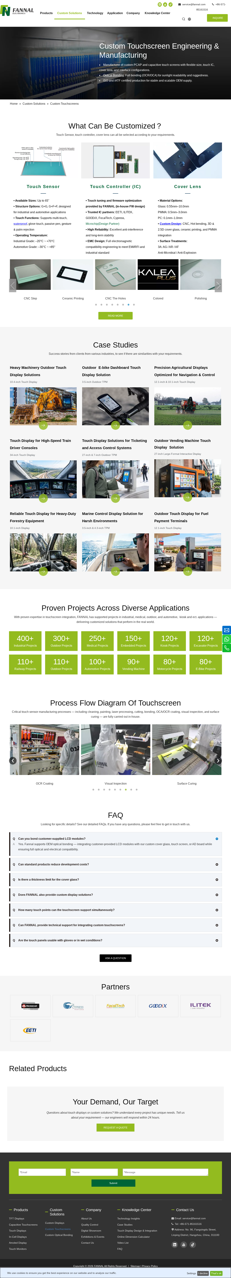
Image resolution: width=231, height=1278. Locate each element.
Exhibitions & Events (92, 1236)
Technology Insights (128, 1218)
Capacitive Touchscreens (23, 1224)
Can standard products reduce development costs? (51, 864)
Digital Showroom (91, 1230)
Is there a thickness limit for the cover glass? (46, 879)
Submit (113, 1183)
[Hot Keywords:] (184, 19)
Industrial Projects (25, 645)
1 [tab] (96, 304)
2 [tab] (102, 304)
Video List (122, 1242)
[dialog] (115, 1273)
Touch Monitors (18, 1248)
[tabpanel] (30, 280)
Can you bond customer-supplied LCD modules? (49, 838)
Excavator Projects (206, 645)
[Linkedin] (160, 4)
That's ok (216, 1273)
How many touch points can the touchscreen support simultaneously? (64, 909)
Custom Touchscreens (58, 1229)
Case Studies (124, 1224)
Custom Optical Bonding (59, 1235)
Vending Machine (133, 668)
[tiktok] (171, 4)
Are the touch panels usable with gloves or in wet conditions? (57, 940)
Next (218, 285)
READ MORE (115, 315)
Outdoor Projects (61, 645)
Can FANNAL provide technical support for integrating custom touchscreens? (69, 925)
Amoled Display (18, 1242)
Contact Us (87, 1242)
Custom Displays (54, 1222)
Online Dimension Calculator (133, 1236)
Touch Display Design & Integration (137, 1230)
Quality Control (89, 1224)
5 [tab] (118, 304)
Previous (12, 285)
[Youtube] (165, 4)
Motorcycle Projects (169, 668)
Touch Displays (17, 1230)
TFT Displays (16, 1218)
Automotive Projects (97, 668)
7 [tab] (129, 304)
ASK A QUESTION (115, 958)
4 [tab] (113, 304)
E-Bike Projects (206, 668)
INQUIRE (218, 17)
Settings (191, 1273)
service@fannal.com (194, 4)
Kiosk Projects (169, 645)
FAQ (119, 1248)
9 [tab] (137, 789)
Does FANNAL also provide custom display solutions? (53, 894)
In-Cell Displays (18, 1236)
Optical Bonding (113, 75)
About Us (86, 1218)
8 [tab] (134, 304)
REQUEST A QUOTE (115, 1127)
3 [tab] (107, 304)
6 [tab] (123, 304)
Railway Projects (25, 668)
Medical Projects (97, 645)
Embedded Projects (133, 645)
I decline (203, 1273)
